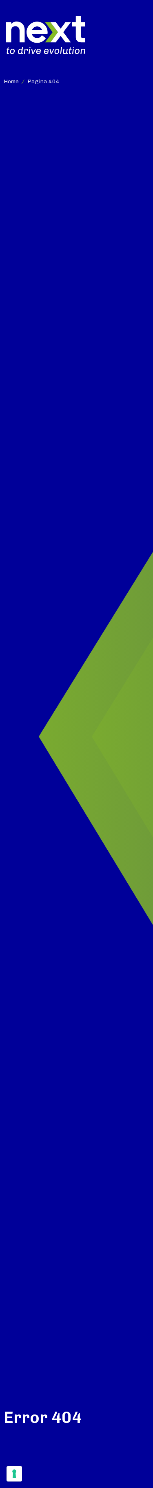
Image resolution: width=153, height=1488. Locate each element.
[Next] (45, 35)
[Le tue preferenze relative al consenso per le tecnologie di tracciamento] (14, 1474)
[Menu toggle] (140, 35)
